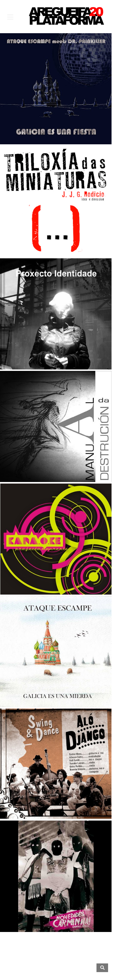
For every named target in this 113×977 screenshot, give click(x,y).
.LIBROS (41, 237)
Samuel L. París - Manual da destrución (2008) (56, 448)
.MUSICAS (56, 124)
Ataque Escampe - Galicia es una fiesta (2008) (55, 110)
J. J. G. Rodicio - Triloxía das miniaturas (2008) (56, 223)
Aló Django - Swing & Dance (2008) (55, 790)
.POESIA (70, 237)
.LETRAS (41, 349)
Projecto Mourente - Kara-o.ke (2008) (56, 561)
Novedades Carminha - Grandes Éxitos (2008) (56, 898)
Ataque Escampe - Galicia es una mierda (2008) (55, 673)
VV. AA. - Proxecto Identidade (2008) (56, 336)
